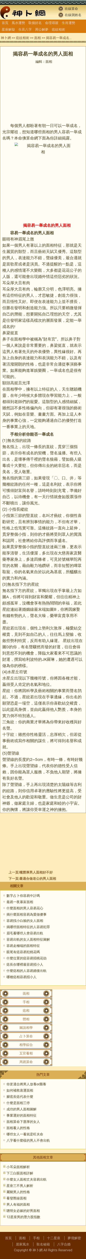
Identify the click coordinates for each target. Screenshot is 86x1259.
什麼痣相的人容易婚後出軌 (26, 971)
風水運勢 (18, 23)
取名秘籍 (43, 1244)
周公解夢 (41, 29)
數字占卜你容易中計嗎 (23, 896)
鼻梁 (6, 332)
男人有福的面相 (18, 1204)
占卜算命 (26, 1036)
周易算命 (26, 1062)
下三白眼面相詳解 (19, 1173)
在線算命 (71, 9)
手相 (14, 434)
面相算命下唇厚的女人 (23, 1122)
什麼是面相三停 (18, 1103)
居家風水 (22, 1244)
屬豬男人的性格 (18, 1192)
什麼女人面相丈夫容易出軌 (26, 1179)
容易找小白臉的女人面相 (24, 921)
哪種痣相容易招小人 (21, 977)
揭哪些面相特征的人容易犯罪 (28, 927)
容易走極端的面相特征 (23, 946)
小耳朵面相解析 (18, 1167)
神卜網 (6, 38)
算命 (30, 138)
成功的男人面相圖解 (21, 1109)
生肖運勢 (68, 23)
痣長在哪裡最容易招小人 (24, 964)
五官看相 (26, 1053)
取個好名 (35, 23)
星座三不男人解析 (19, 1186)
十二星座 (53, 1238)
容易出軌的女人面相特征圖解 (28, 939)
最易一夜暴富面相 (19, 902)
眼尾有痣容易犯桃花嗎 (23, 952)
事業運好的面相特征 (21, 1115)
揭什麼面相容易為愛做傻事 (26, 914)
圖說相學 (26, 1028)
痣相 (26, 1011)
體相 (26, 1019)
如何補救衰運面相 (19, 1090)
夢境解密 (74, 1238)
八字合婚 (64, 1244)
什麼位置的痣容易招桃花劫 (26, 958)
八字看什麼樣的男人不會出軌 (28, 1140)
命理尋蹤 (51, 23)
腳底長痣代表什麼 (19, 1097)
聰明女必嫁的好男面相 (23, 1211)
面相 (37, 38)
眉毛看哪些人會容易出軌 (24, 933)
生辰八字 (25, 29)
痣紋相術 (58, 29)
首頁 (5, 23)
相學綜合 (26, 1045)
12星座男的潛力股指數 (23, 1217)
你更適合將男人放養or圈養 (26, 1084)
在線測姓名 (73, 15)
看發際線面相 (16, 1198)
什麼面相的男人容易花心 (24, 908)
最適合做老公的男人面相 (37, 879)
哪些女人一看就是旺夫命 (24, 1134)
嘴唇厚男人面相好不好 (36, 872)
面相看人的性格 (18, 1128)
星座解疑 (8, 29)
